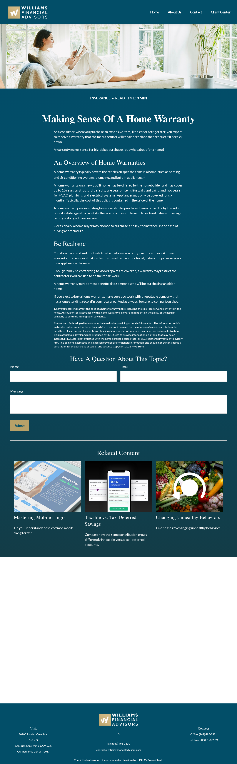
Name (14, 367)
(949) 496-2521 (208, 734)
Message (17, 391)
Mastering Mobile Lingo (39, 517)
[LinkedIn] (118, 733)
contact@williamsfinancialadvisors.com (118, 749)
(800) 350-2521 (209, 740)
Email (124, 367)
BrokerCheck (155, 760)
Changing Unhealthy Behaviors (188, 517)
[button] (154, 12)
